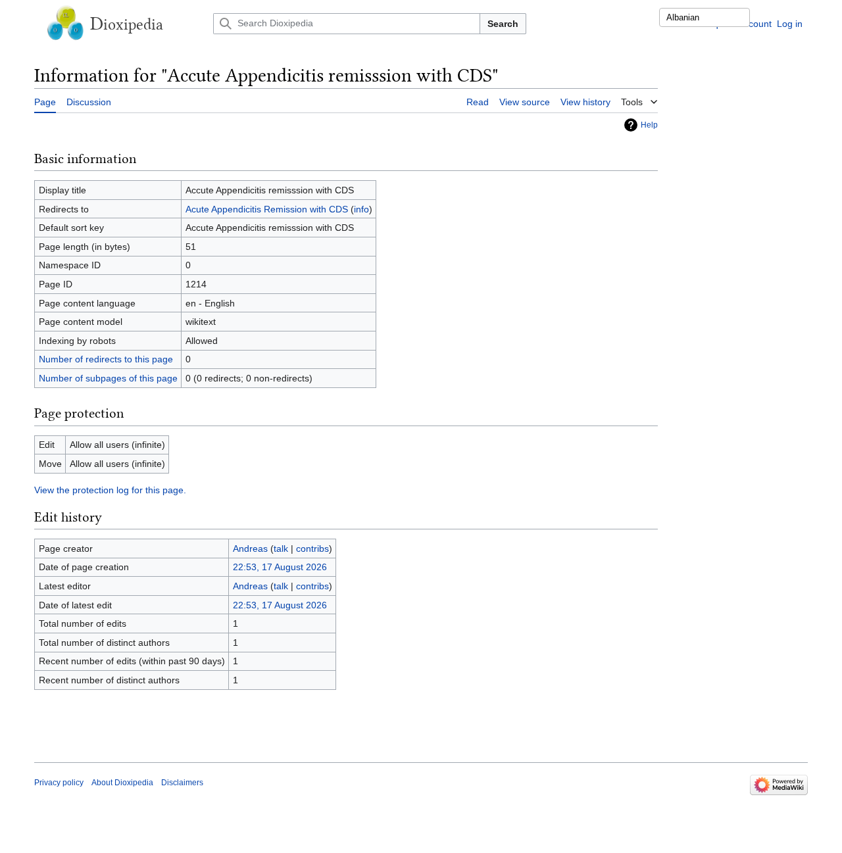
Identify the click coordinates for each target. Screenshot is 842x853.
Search (502, 23)
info (361, 209)
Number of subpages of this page (108, 378)
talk (281, 548)
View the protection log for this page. (110, 490)
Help (649, 125)
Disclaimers (182, 782)
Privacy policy (59, 782)
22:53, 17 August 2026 (280, 567)
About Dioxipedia (122, 782)
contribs (312, 548)
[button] (639, 100)
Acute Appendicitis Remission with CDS (267, 209)
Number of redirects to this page (106, 359)
